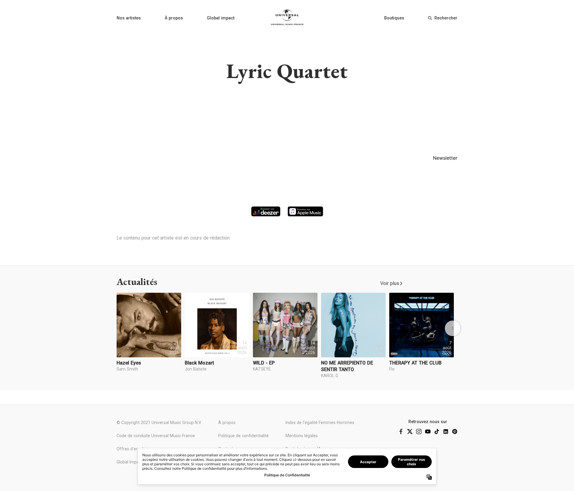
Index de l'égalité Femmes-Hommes (320, 422)
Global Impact (130, 462)
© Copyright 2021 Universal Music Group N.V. (159, 422)
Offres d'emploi (131, 448)
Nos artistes (129, 18)
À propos (174, 18)
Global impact (220, 18)
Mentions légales (302, 435)
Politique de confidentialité (243, 435)
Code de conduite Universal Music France (156, 435)
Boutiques (394, 18)
